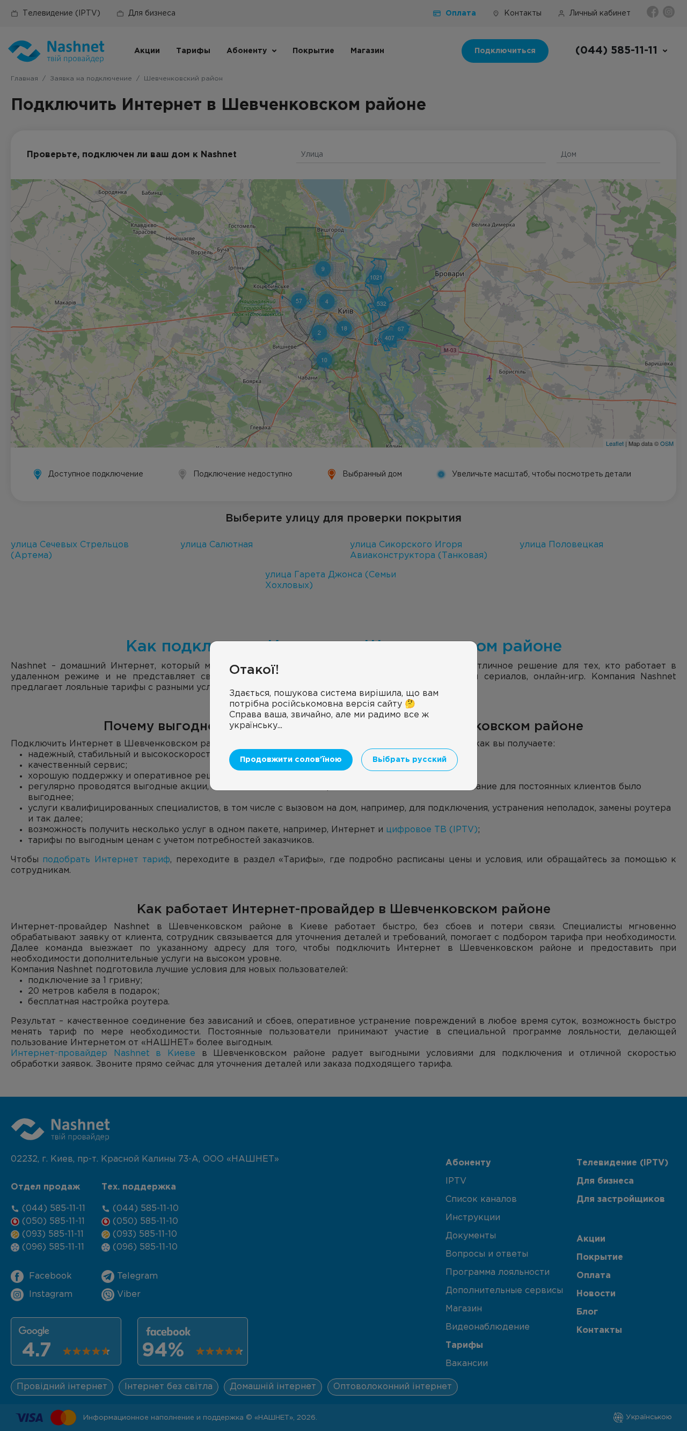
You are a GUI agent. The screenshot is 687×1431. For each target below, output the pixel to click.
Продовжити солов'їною (291, 759)
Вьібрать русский (409, 759)
